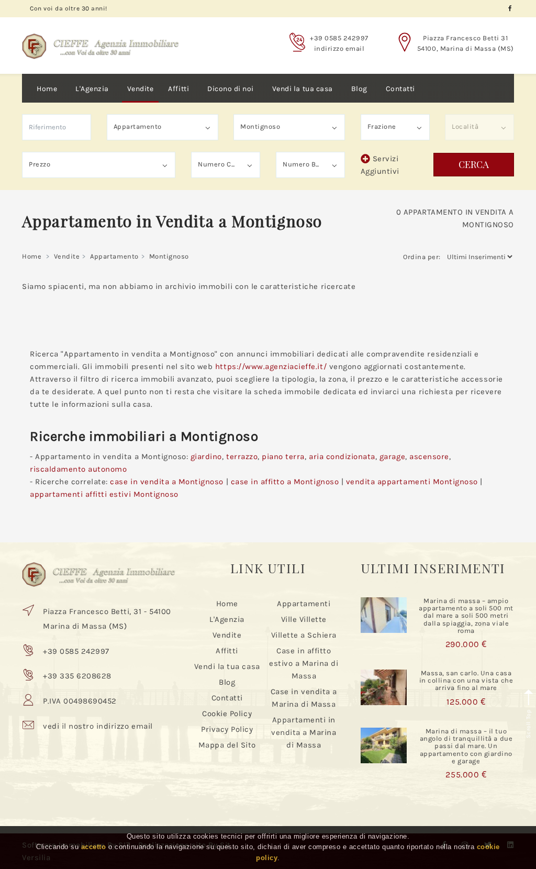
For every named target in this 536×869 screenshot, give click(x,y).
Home (47, 88)
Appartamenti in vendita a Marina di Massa (303, 732)
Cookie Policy (227, 713)
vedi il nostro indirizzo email (98, 726)
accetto (93, 847)
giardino (206, 456)
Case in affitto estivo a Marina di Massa (303, 663)
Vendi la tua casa (302, 88)
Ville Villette (304, 619)
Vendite (140, 88)
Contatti (400, 88)
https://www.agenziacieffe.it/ (271, 366)
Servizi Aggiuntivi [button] (380, 165)
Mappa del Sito (227, 745)
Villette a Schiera (304, 635)
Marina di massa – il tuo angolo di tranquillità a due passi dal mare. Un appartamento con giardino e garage (466, 746)
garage (392, 456)
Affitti (178, 88)
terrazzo (242, 456)
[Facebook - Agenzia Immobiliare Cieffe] (510, 8)
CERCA (474, 164)
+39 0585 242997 (339, 38)
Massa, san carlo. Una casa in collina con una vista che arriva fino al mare (466, 680)
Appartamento (114, 256)
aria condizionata (342, 456)
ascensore (429, 456)
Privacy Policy (227, 729)
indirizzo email (339, 48)
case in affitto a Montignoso (285, 481)
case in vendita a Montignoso (167, 481)
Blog (359, 88)
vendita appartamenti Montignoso (412, 481)
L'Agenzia (92, 88)
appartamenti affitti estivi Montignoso (104, 494)
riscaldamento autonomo (78, 469)
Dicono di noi (230, 88)
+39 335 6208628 (77, 676)
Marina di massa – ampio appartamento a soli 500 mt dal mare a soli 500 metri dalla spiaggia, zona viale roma (466, 615)
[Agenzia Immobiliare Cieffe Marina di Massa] (100, 38)
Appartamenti (303, 603)
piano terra (283, 456)
